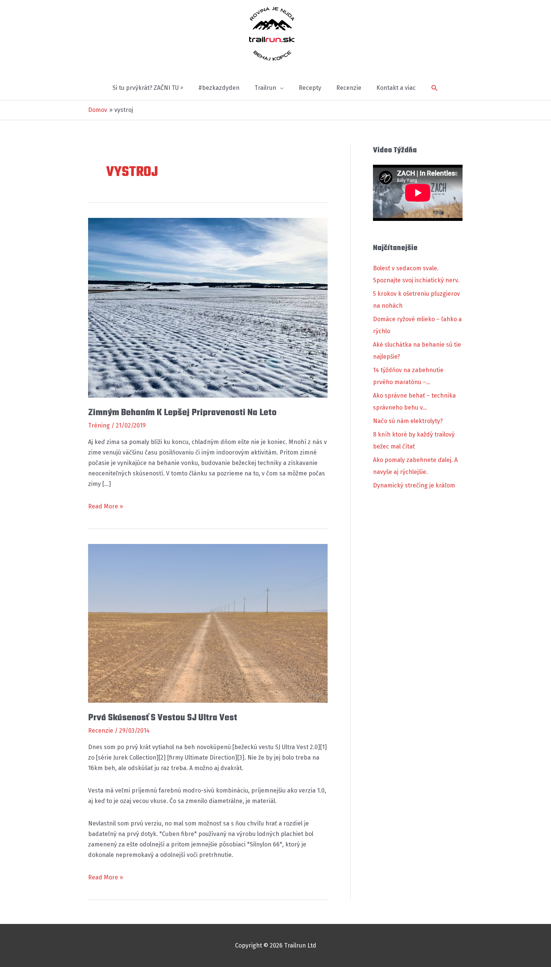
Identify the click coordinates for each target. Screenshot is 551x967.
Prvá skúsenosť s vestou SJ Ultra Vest (162, 718)
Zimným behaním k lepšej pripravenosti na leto (182, 413)
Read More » (105, 507)
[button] (435, 88)
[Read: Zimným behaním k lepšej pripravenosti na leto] (208, 307)
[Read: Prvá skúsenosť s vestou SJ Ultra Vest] (208, 622)
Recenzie (100, 730)
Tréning (99, 425)
